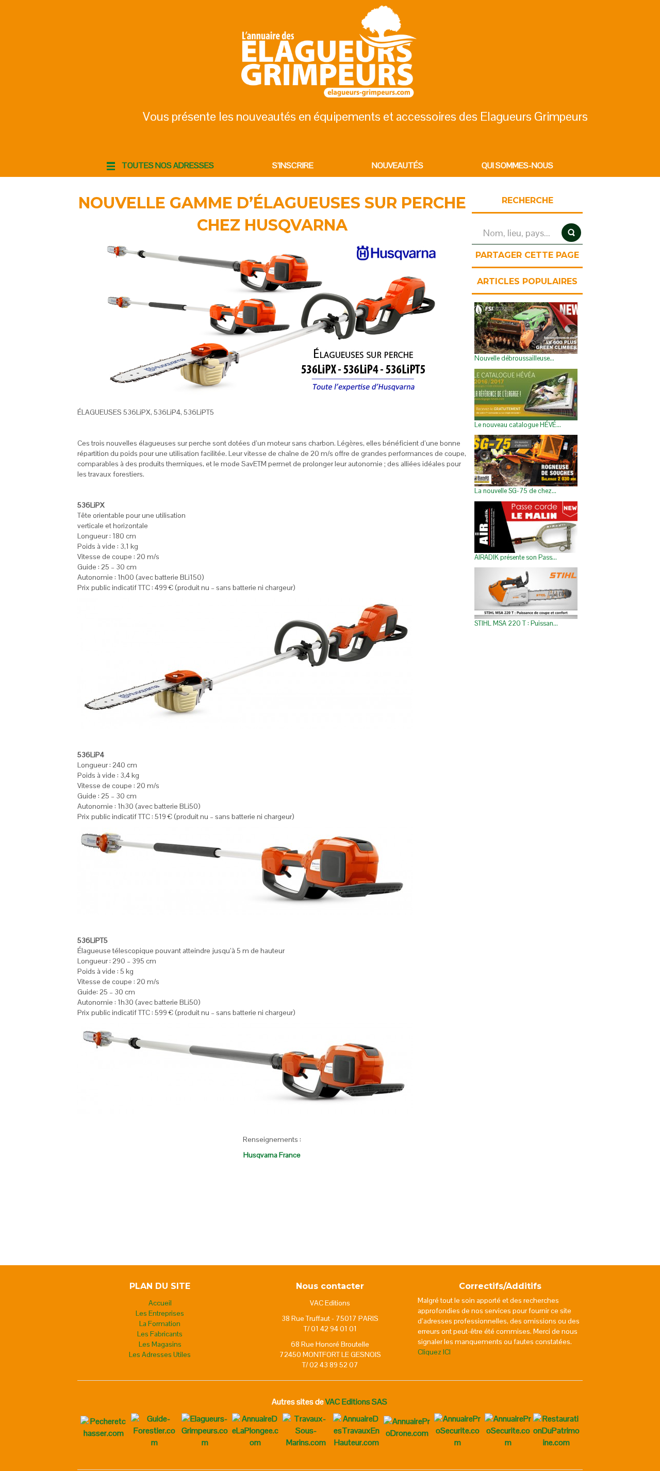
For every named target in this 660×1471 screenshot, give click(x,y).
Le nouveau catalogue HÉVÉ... (517, 424)
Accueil (160, 1302)
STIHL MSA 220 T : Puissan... (516, 623)
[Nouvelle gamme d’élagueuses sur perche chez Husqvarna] (272, 319)
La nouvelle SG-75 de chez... (515, 490)
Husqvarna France (272, 1154)
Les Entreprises (160, 1313)
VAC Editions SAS (356, 1401)
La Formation (159, 1323)
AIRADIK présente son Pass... (515, 557)
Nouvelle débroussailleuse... (514, 358)
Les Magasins (160, 1344)
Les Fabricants (160, 1333)
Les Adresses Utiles (160, 1354)
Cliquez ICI (434, 1351)
